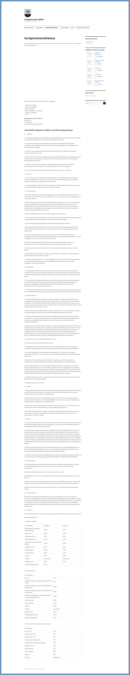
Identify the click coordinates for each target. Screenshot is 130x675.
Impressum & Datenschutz (91, 95)
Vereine (72, 27)
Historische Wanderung (97, 53)
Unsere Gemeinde (28, 27)
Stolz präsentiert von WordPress (39, 669)
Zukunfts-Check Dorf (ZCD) (82, 27)
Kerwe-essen (98, 74)
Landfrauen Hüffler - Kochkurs (99, 81)
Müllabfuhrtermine (89, 41)
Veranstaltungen (65, 27)
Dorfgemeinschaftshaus (51, 27)
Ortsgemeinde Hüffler (34, 19)
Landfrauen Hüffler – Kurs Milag (100, 61)
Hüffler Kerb (98, 68)
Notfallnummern (89, 43)
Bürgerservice (40, 27)
